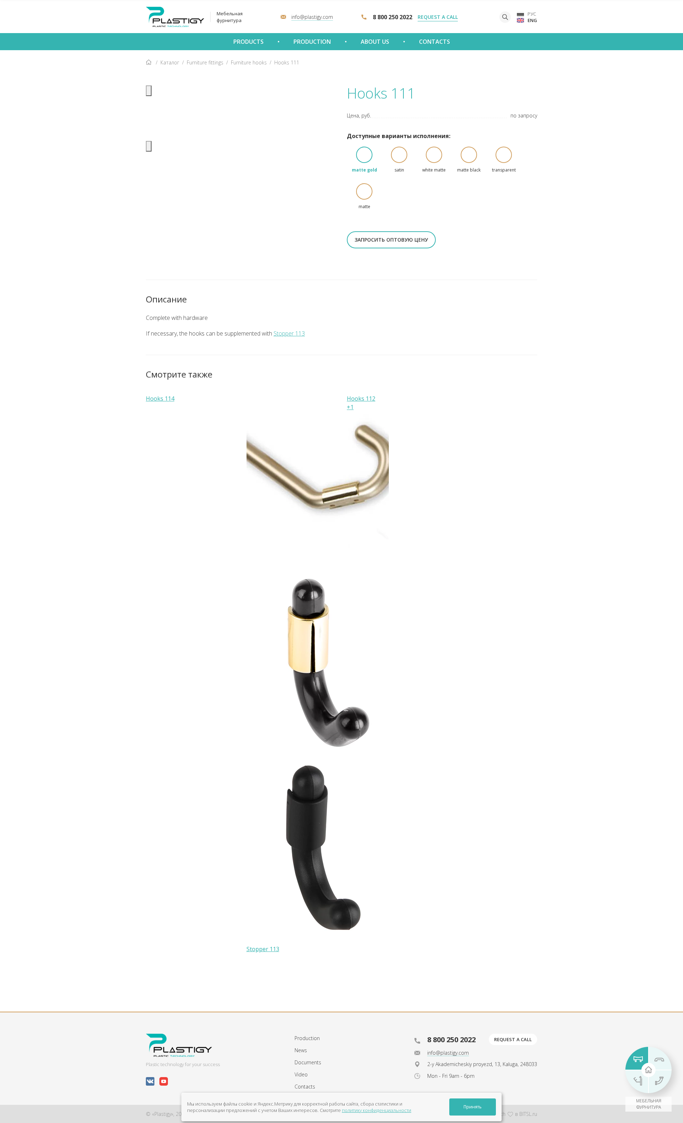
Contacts (305, 1086)
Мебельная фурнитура (230, 16)
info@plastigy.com (448, 1052)
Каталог (169, 62)
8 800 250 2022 (392, 17)
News (301, 1050)
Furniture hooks (249, 62)
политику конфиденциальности (376, 1110)
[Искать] (505, 17)
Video (301, 1074)
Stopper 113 (289, 333)
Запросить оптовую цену (391, 239)
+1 (350, 407)
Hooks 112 (361, 398)
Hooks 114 (160, 398)
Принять (473, 1107)
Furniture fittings (205, 62)
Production (307, 1038)
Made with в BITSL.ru (509, 1114)
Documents (308, 1062)
